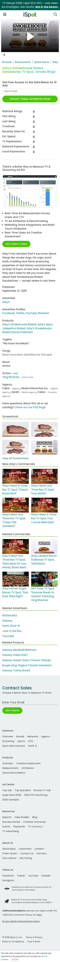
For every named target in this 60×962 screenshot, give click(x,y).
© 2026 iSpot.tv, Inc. (12, 937)
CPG (30, 741)
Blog (34, 817)
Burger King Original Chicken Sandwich (27, 665)
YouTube (31, 313)
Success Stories (11, 822)
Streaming (8, 741)
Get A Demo (12, 710)
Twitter (20, 313)
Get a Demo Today (16, 244)
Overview (7, 736)
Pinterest (43, 313)
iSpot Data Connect (13, 746)
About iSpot (9, 848)
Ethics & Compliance (13, 941)
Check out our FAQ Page (29, 407)
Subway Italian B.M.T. (15, 655)
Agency (45, 736)
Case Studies (22, 817)
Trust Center (33, 941)
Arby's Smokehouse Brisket (19, 324)
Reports (7, 817)
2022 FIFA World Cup (36, 795)
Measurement (10, 768)
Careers (39, 848)
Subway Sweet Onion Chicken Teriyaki (26, 660)
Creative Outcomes (34, 822)
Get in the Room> (47, 7)
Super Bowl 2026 (11, 795)
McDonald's (9, 615)
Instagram (8, 880)
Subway (7, 620)
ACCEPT (15, 959)
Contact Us (26, 853)
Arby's (6, 302)
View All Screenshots (15, 458)
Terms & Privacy (33, 937)
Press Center (9, 853)
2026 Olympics (10, 799)
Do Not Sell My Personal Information (21, 921)
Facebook (8, 313)
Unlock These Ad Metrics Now (30, 99)
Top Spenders (23, 790)
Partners (41, 853)
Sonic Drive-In (11, 625)
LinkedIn (45, 875)
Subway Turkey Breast (16, 670)
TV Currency (35, 826)
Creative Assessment (28, 763)
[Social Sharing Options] (4, 55)
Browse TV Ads (42, 790)
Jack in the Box (11, 631)
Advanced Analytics (13, 772)
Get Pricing (25, 858)
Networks (32, 736)
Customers (25, 848)
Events (6, 826)
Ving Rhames (10, 377)
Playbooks (19, 826)
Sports (21, 741)
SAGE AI (32, 746)
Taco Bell (8, 636)
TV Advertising (10, 831)
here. (39, 914)
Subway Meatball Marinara (19, 650)
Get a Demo (9, 858)
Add (16, 373)
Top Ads (7, 790)
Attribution (28, 768)
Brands (20, 736)
